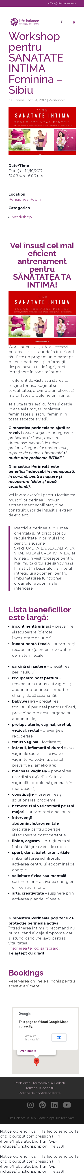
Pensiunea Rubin (25, 199)
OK (59, 1037)
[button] (36, 1062)
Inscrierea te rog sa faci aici (34, 948)
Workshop (57, 100)
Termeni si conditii (40, 1088)
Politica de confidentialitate (40, 1093)
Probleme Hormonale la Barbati (39, 1083)
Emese (19, 100)
